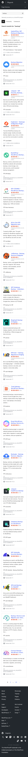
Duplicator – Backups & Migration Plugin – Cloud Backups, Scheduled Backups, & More (18, 123)
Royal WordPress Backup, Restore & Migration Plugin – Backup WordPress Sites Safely (17, 422)
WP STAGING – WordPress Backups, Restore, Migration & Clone (18, 189)
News (3, 693)
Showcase (18, 691)
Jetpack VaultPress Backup (17, 490)
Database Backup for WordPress (17, 522)
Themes (17, 693)
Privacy (4, 699)
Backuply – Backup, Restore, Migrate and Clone (17, 455)
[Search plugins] (22, 13)
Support (4, 707)
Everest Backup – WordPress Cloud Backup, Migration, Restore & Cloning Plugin (17, 651)
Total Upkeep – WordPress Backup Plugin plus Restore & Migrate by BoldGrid (17, 387)
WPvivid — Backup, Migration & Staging (17, 353)
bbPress (5, 723)
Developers (5, 710)
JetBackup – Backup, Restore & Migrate (18, 254)
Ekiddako (20, 682)
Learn (3, 704)
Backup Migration (16, 62)
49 (16, 682)
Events (17, 707)
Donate (18, 710)
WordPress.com (7, 718)
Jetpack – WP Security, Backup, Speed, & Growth (16, 92)
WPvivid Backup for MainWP (16, 586)
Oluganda (8, 733)
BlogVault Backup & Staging (16, 321)
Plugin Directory (6, 7)
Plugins (17, 696)
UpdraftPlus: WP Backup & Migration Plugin (17, 32)
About (3, 691)
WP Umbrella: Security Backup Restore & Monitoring (16, 553)
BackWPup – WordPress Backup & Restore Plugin (17, 154)
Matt (4, 720)
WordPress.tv (6, 712)
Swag (17, 712)
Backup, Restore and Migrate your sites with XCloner (18, 617)
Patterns (17, 699)
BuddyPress (6, 726)
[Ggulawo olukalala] (25, 2)
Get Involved (18, 704)
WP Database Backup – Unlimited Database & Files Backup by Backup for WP (17, 288)
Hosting (4, 696)
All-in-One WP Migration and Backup (15, 223)
